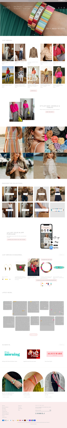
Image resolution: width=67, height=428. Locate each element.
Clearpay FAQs (4, 411)
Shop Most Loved (50, 168)
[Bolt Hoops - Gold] (5, 279)
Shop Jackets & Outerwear (16, 168)
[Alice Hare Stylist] (55, 354)
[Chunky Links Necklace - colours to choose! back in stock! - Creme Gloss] (43, 285)
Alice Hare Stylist (48, 361)
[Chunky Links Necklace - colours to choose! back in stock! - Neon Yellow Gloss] (45, 285)
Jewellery (49, 6)
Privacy (3, 415)
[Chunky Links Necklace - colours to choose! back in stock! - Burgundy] (49, 284)
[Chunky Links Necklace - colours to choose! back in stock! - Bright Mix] (49, 283)
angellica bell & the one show (29, 361)
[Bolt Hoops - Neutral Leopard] (4, 279)
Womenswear (29, 6)
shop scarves (56, 142)
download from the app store (16, 239)
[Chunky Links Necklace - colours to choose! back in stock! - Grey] (42, 285)
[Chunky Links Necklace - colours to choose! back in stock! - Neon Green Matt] (51, 285)
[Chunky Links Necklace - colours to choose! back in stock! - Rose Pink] (49, 285)
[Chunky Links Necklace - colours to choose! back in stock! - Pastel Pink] (41, 284)
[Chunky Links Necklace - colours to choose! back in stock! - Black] (48, 283)
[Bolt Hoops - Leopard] (2, 279)
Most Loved (49, 8)
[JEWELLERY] (33, 381)
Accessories (39, 6)
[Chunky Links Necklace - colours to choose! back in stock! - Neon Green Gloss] (46, 285)
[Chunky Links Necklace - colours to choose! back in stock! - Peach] (43, 284)
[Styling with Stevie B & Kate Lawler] (12, 354)
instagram (33, 334)
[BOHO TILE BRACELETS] (12, 381)
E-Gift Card (26, 8)
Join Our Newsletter (38, 8)
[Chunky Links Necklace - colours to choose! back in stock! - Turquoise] (51, 283)
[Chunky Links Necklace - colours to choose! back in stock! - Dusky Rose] (43, 283)
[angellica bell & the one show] (33, 354)
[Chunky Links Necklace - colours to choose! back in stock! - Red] (46, 283)
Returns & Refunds (5, 407)
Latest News (20, 408)
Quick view (8, 82)
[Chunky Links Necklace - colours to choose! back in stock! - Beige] (45, 283)
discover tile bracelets (57, 32)
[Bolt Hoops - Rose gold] (7, 279)
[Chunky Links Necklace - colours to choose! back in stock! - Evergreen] (45, 284)
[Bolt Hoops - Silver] (9, 279)
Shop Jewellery (33, 142)
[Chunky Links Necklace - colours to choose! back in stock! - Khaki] (41, 285)
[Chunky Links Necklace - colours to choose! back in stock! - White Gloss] (48, 285)
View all (33, 90)
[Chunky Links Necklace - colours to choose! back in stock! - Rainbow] (42, 284)
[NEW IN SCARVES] (55, 381)
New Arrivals (18, 6)
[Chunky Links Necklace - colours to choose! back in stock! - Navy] (48, 284)
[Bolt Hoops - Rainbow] (8, 279)
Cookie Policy (4, 417)
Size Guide (4, 408)
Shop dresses (11, 142)
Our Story (19, 407)
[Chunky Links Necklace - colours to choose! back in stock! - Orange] (42, 283)
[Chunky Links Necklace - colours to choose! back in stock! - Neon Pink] (41, 283)
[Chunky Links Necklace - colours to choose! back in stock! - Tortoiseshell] (46, 284)
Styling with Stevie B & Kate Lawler (9, 361)
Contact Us (20, 405)
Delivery (3, 405)
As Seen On (17, 8)
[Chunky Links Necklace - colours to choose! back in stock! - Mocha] (51, 284)
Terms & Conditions (5, 414)
